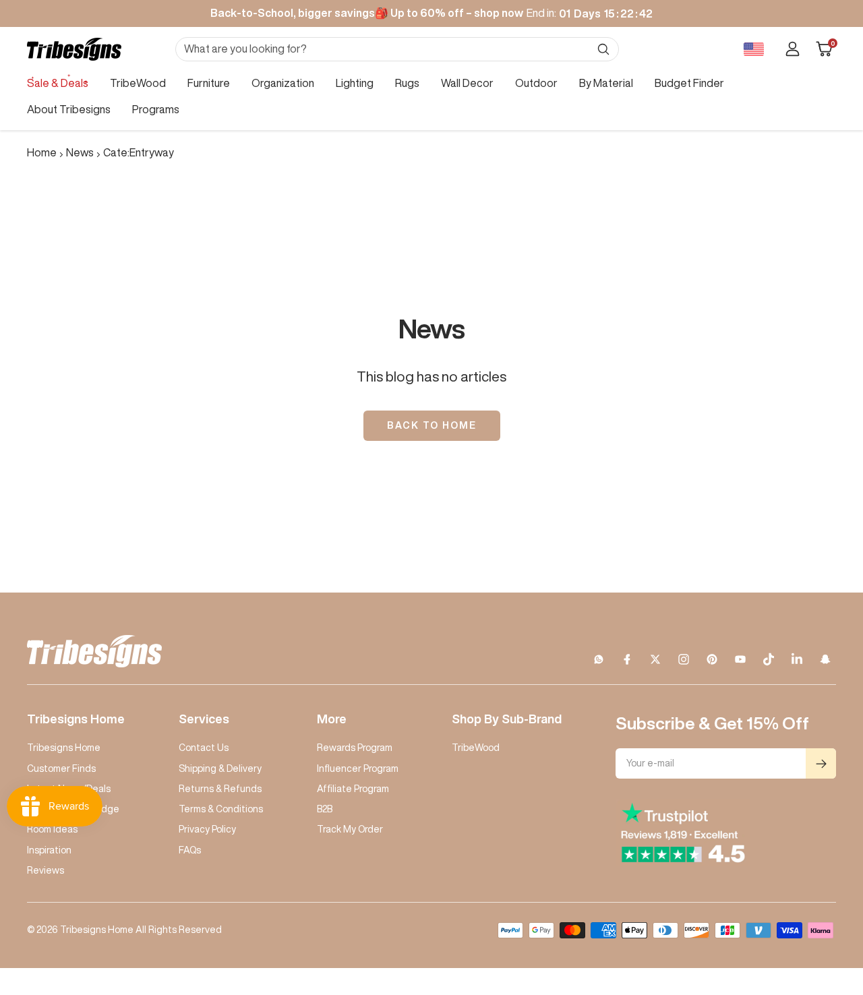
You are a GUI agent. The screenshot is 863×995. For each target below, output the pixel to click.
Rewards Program (354, 747)
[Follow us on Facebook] (627, 659)
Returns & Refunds (220, 788)
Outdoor (536, 83)
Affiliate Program (353, 788)
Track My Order (350, 829)
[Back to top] (806, 903)
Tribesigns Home (63, 747)
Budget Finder (689, 83)
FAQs (190, 850)
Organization (282, 83)
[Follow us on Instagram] (683, 659)
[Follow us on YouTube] (740, 659)
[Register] (821, 763)
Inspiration (49, 850)
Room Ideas (52, 829)
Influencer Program (357, 768)
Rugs (407, 83)
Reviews (45, 870)
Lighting (355, 83)
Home (42, 152)
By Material (606, 83)
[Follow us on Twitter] (655, 659)
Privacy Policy (207, 829)
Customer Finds (61, 768)
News (80, 152)
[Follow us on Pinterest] (712, 659)
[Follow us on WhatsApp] (598, 659)
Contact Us (204, 747)
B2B (324, 809)
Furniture (208, 83)
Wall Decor (467, 83)
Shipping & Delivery (220, 768)
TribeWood (138, 83)
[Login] (792, 49)
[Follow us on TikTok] (768, 659)
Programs (155, 109)
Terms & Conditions (221, 809)
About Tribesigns (69, 109)
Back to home (432, 425)
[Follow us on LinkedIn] (797, 659)
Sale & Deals (57, 83)
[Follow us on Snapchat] (825, 659)
